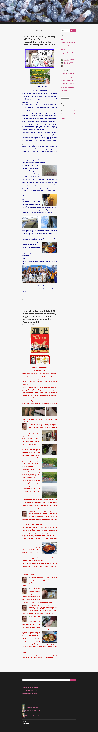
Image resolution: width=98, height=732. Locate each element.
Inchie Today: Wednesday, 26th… (36, 704)
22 (61, 113)
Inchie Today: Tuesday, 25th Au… (36, 707)
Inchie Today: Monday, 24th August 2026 (68, 45)
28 (74, 113)
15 (61, 112)
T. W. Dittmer (66, 59)
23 (63, 113)
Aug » (64, 118)
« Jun (62, 118)
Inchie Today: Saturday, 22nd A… (34, 715)
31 (65, 115)
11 (67, 110)
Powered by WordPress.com (28, 730)
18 (67, 112)
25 (67, 113)
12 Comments (30, 47)
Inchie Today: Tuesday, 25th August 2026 (68, 42)
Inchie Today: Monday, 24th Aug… (35, 710)
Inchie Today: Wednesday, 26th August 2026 (30, 687)
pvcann (26, 710)
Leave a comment (31, 324)
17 (65, 112)
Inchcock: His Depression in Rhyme (67, 77)
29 (61, 115)
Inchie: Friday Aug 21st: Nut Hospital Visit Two (30, 698)
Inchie (26, 715)
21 (74, 112)
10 (65, 110)
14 (74, 110)
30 (63, 115)
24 (65, 113)
